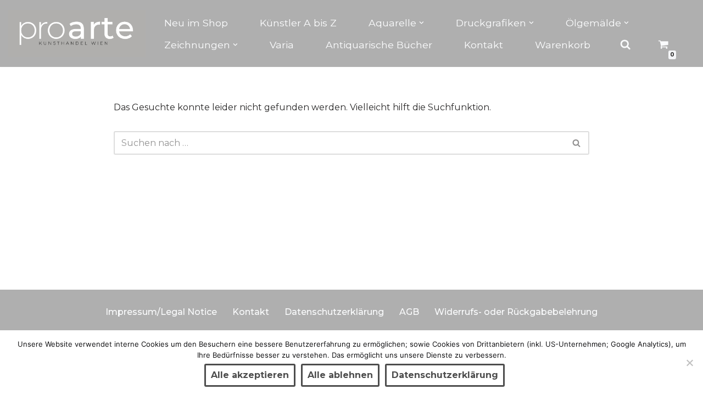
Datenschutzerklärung (334, 312)
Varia (282, 44)
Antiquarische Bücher (379, 44)
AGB (409, 312)
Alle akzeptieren (250, 375)
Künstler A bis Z (298, 23)
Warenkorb (562, 44)
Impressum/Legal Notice (161, 312)
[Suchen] (577, 143)
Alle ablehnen (340, 375)
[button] (421, 22)
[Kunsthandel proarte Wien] (77, 33)
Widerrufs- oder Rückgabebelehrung (516, 312)
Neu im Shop (196, 23)
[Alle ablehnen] (689, 362)
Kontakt (483, 44)
